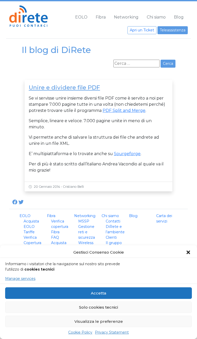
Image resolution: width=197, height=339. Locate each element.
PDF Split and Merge (124, 110)
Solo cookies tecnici (98, 307)
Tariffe (29, 232)
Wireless (85, 242)
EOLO (81, 17)
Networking (126, 17)
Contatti (113, 221)
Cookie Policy (80, 332)
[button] (189, 252)
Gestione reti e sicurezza (86, 232)
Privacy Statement (112, 332)
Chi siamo (156, 17)
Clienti (111, 237)
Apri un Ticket (142, 30)
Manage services (20, 278)
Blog (179, 17)
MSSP (83, 221)
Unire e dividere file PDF (64, 87)
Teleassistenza (172, 30)
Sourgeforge (127, 153)
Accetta (98, 293)
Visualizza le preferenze (98, 321)
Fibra (101, 17)
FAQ (55, 237)
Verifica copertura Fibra (59, 226)
